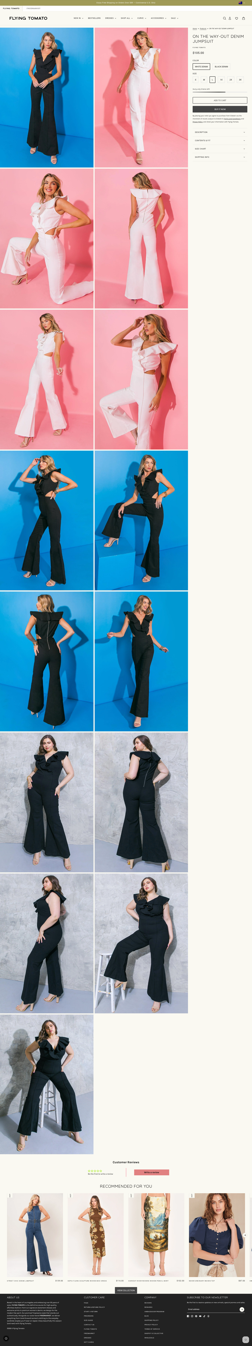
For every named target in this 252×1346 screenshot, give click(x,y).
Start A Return (91, 1311)
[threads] (208, 1316)
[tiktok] (204, 1316)
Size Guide (88, 1320)
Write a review (151, 1172)
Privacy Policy (151, 1324)
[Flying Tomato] (28, 18)
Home (195, 29)
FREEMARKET (89, 1333)
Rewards (148, 1307)
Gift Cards (89, 1342)
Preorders (88, 1316)
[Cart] (243, 18)
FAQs (86, 1303)
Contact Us (89, 1324)
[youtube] (200, 1316)
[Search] (224, 18)
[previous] (7, 1195)
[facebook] (188, 1316)
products (203, 29)
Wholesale (149, 1338)
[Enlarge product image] (46, 97)
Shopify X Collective (154, 1333)
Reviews (148, 1303)
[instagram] (192, 1316)
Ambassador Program (154, 1311)
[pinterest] (196, 1316)
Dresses (87, 1338)
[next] (245, 1235)
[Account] (229, 18)
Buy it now (220, 109)
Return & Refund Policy (94, 1307)
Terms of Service (152, 1329)
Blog (147, 1316)
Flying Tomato (199, 47)
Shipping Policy (152, 1320)
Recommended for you (126, 1186)
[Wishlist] (236, 18)
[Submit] (242, 1309)
